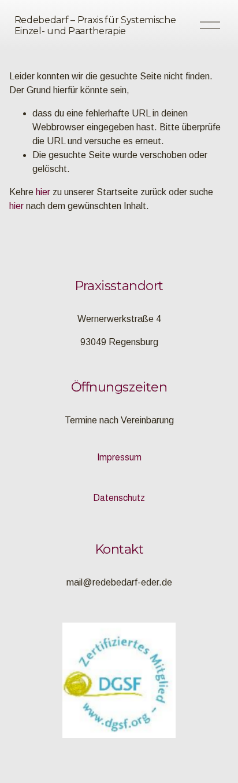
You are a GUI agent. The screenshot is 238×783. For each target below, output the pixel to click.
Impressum (119, 457)
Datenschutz (119, 498)
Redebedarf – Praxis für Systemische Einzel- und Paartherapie (95, 25)
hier (43, 192)
